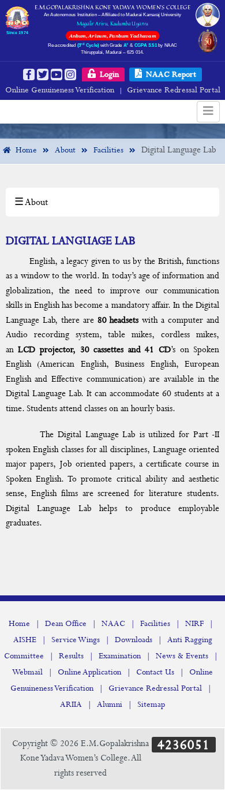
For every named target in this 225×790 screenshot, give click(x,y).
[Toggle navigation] (208, 111)
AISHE (24, 640)
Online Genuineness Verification (59, 90)
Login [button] (108, 74)
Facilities (155, 623)
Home (19, 623)
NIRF (194, 623)
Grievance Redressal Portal (173, 90)
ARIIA (71, 704)
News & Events (182, 656)
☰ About (31, 202)
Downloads (133, 640)
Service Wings (75, 640)
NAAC (113, 623)
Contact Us (155, 672)
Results (71, 656)
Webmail (27, 672)
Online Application (89, 672)
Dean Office (66, 623)
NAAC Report (170, 74)
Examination (120, 656)
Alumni (109, 704)
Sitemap (151, 704)
